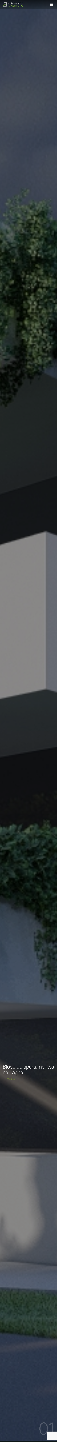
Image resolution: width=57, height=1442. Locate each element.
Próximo (11, 1079)
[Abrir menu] (51, 4)
